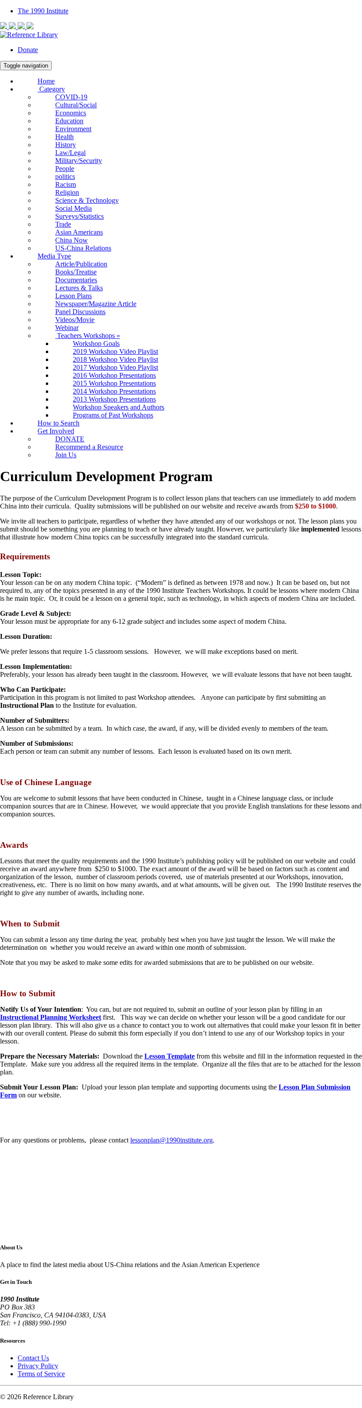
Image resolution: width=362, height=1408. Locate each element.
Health (64, 136)
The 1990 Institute (43, 11)
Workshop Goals (96, 343)
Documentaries (76, 280)
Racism (65, 184)
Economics (70, 113)
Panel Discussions (80, 311)
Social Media (73, 208)
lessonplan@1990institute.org (171, 1140)
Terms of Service (41, 1374)
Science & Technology (87, 200)
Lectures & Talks (79, 288)
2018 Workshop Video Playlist (115, 359)
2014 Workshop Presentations (114, 391)
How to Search (58, 423)
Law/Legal (70, 152)
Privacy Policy (38, 1366)
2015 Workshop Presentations (114, 383)
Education (69, 121)
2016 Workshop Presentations (114, 375)
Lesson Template (169, 1056)
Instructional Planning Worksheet (50, 1017)
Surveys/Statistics (79, 216)
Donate (28, 49)
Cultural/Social (76, 105)
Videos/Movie (74, 319)
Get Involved (56, 431)
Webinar (67, 327)
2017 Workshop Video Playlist (115, 367)
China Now (71, 240)
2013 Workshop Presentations (114, 399)
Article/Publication (81, 264)
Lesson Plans (73, 296)
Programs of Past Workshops (113, 415)
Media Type (54, 256)
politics (65, 176)
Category (51, 89)
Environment (73, 129)
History (65, 144)
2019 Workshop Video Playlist (115, 351)
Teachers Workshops (87, 335)
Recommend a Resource (89, 447)
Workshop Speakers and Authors (118, 407)
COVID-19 (71, 97)
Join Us (65, 455)
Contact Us (33, 1358)
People (64, 168)
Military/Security (78, 160)
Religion (67, 192)
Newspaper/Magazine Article (95, 303)
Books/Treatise (76, 272)
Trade (63, 224)
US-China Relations (83, 248)
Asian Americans (79, 232)
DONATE (69, 439)
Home (46, 81)
